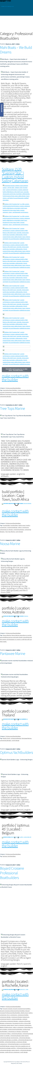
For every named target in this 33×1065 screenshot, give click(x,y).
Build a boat (22, 525)
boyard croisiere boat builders (21, 1009)
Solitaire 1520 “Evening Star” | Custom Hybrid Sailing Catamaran (15, 175)
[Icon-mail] (29, 11)
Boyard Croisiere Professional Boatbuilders (12, 873)
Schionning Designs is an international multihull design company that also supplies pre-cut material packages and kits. (15, 1046)
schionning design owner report (19, 1035)
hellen (18, 44)
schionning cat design (6, 529)
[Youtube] (24, 11)
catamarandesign (12, 527)
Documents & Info (17, 1023)
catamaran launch (5, 1019)
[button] (16, 27)
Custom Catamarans (6, 392)
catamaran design (5, 1017)
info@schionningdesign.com (7, 6)
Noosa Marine (10, 543)
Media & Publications (6, 1027)
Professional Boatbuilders (13, 388)
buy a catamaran (12, 1015)
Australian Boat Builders (10, 390)
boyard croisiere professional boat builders (12, 1011)
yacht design (19, 531)
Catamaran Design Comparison (20, 1017)
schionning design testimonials (9, 1038)
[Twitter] (14, 11)
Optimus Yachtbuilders (16, 752)
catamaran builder (23, 1015)
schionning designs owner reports (9, 1050)
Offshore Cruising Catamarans (8, 394)
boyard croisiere (7, 1009)
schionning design (18, 529)
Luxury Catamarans (18, 392)
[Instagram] (19, 11)
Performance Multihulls (25, 394)
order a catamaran (23, 527)
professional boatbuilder (15, 1029)
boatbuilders (14, 525)
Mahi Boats (27, 392)
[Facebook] (8, 11)
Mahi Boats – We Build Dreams (16, 49)
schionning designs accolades (8, 1040)
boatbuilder (6, 525)
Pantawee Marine (12, 653)
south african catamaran (12, 1052)
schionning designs (5, 396)
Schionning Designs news (24, 1048)
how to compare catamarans (23, 1025)
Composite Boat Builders (25, 390)
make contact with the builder (15, 377)
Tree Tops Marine (12, 408)
